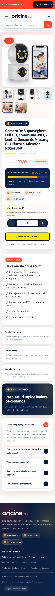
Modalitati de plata (10, 568)
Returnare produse (10, 562)
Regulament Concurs (40, 568)
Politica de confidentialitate (14, 557)
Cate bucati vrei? (15, 208)
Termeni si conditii (28, 562)
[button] (6, 16)
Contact (24, 568)
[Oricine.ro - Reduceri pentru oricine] (15, 513)
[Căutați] (48, 24)
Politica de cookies (37, 557)
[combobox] (23, 24)
